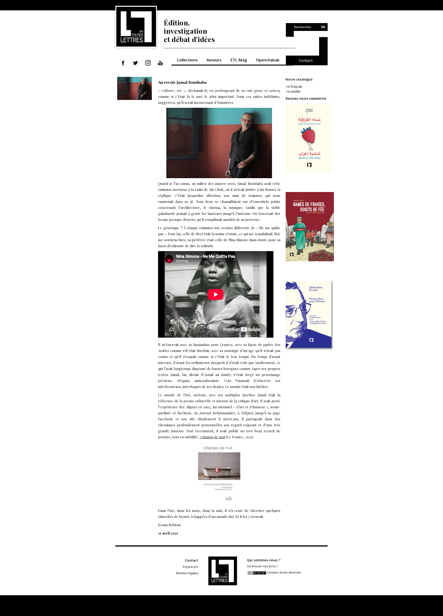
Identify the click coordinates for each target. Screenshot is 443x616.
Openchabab (267, 60)
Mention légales (187, 573)
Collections (187, 60)
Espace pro (190, 567)
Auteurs (214, 60)
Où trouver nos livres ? (262, 566)
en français (294, 86)
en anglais (293, 91)
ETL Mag (238, 60)
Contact (306, 60)
